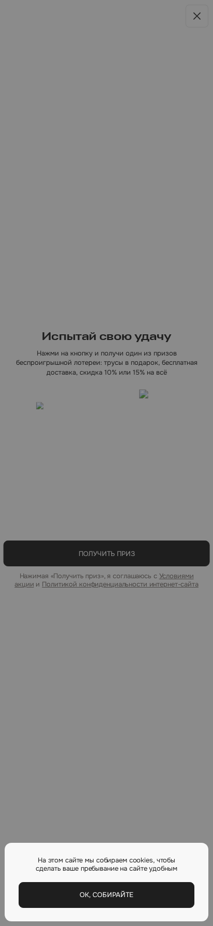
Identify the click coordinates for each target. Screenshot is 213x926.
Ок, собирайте (106, 894)
